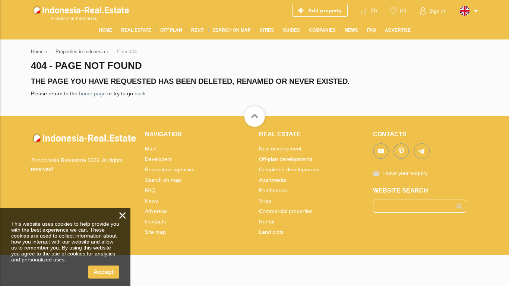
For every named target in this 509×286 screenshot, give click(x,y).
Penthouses (273, 190)
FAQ (150, 190)
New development (280, 149)
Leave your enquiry (405, 173)
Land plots (271, 232)
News (151, 201)
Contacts (155, 222)
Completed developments (289, 169)
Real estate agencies (170, 169)
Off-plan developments (286, 159)
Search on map (163, 180)
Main (151, 149)
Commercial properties (286, 211)
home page (92, 93)
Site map (155, 232)
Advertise (156, 211)
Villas (265, 201)
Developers (158, 159)
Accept (104, 272)
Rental (266, 222)
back (140, 93)
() (373, 10)
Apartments (272, 180)
